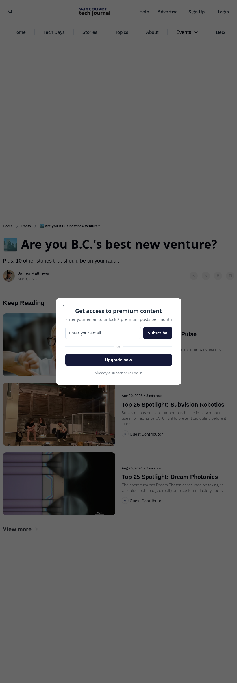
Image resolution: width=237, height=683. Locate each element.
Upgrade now (118, 359)
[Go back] (64, 306)
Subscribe (157, 333)
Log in (137, 372)
